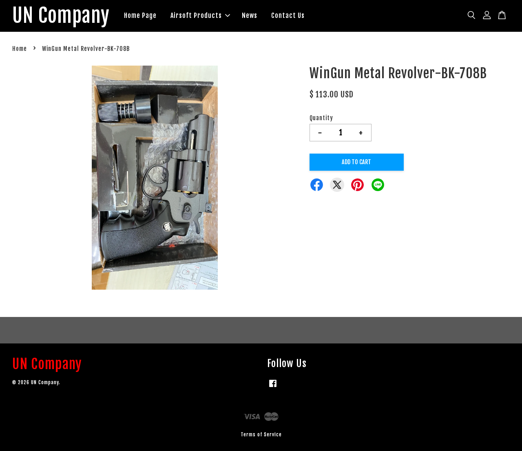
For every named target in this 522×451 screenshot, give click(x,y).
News (249, 15)
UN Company (61, 16)
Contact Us (288, 15)
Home (19, 48)
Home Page (140, 15)
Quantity (321, 117)
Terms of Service (261, 434)
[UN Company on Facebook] (273, 387)
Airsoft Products (196, 15)
